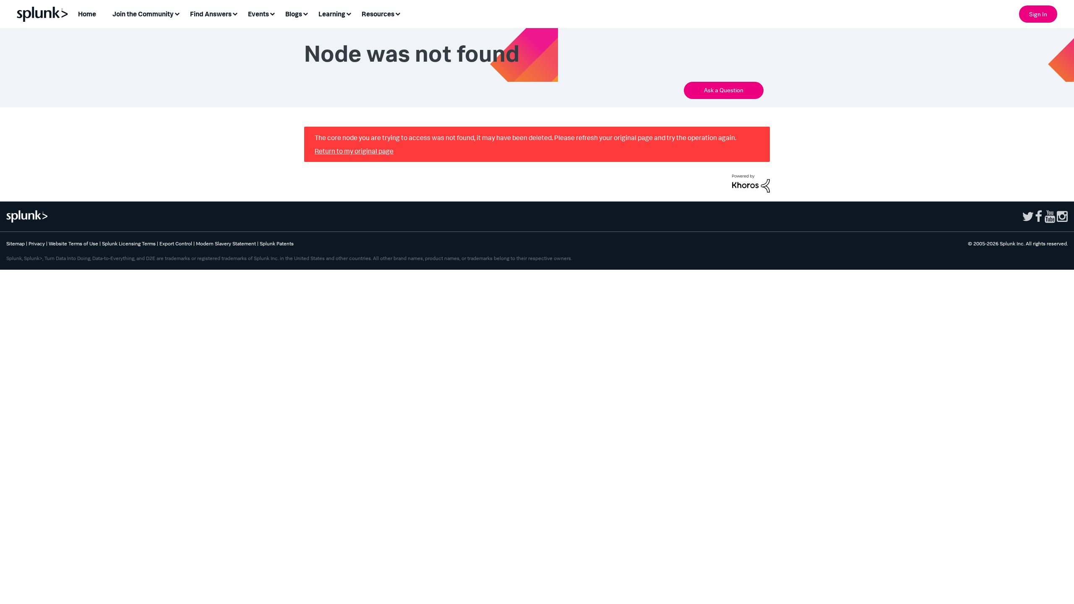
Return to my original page (354, 153)
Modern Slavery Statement (226, 245)
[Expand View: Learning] (348, 13)
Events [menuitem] (258, 14)
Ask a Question (723, 91)
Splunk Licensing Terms (129, 245)
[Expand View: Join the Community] (177, 13)
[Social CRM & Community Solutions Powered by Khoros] (751, 184)
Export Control (175, 245)
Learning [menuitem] (331, 14)
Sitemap (15, 245)
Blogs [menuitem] (293, 14)
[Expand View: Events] (272, 13)
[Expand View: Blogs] (305, 13)
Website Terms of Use (73, 245)
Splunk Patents (277, 245)
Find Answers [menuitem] (211, 14)
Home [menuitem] (87, 14)
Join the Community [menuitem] (143, 14)
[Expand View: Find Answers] (235, 13)
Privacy (37, 245)
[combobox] (486, 91)
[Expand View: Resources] (398, 13)
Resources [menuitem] (378, 14)
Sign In (1038, 14)
